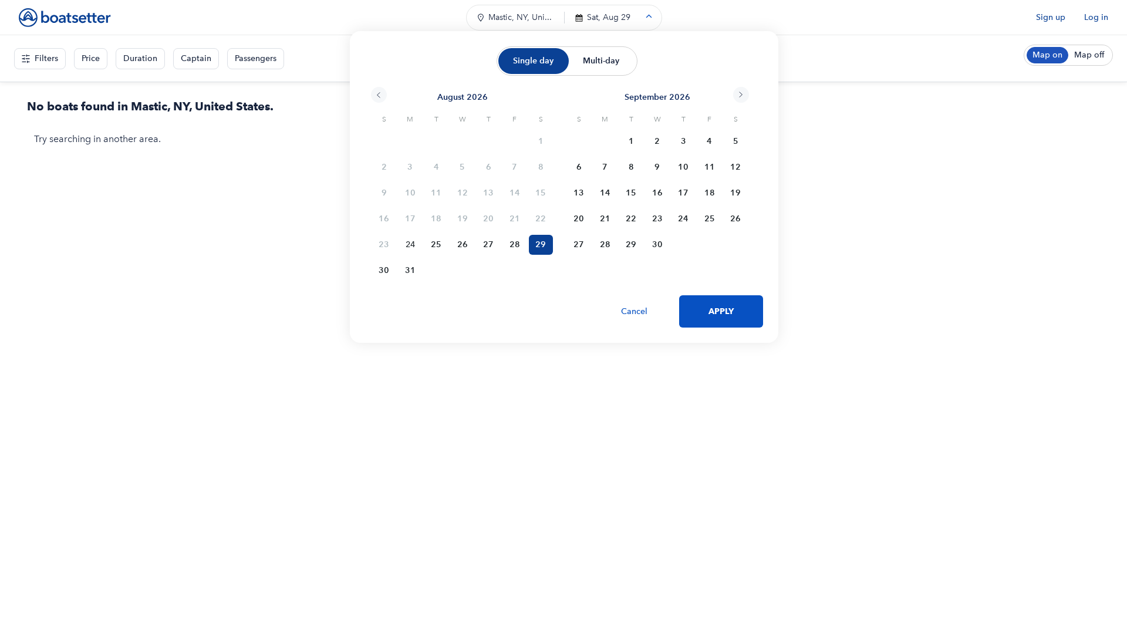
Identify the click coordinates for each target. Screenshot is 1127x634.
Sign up (1050, 17)
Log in (1096, 17)
